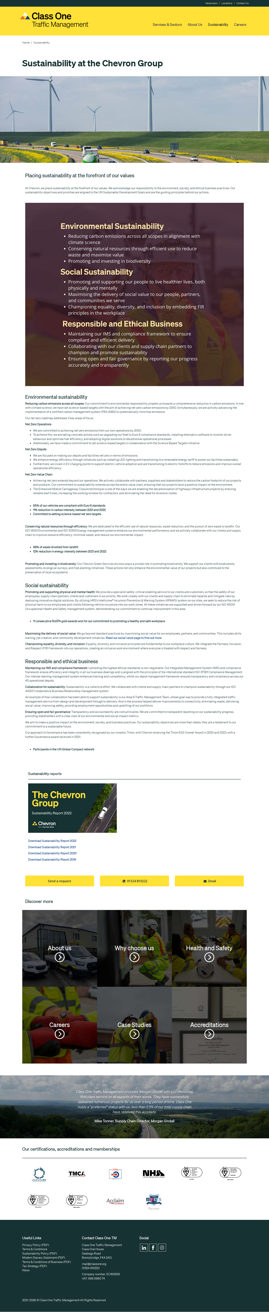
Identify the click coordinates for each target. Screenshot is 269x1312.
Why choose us (134, 947)
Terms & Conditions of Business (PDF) (46, 1262)
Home (26, 42)
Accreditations (209, 1024)
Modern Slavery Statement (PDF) (43, 1257)
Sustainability (218, 24)
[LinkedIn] (144, 1248)
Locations (227, 3)
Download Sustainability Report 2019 (52, 859)
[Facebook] (153, 1248)
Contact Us (243, 3)
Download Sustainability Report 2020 (52, 853)
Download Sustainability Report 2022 (52, 841)
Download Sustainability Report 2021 (52, 847)
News (26, 1270)
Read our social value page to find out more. (134, 638)
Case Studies (134, 1024)
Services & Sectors (167, 24)
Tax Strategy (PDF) (34, 1266)
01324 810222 (136, 881)
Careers (240, 24)
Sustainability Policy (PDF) (39, 1253)
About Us (195, 24)
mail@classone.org (94, 1264)
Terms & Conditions (34, 1249)
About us (59, 947)
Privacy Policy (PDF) (35, 1245)
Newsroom (211, 3)
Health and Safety (209, 947)
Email (212, 881)
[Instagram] (162, 1248)
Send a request (59, 881)
